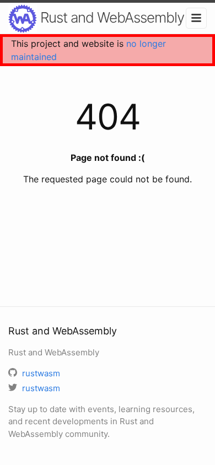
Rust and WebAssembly (110, 17)
